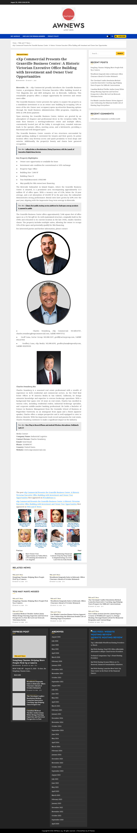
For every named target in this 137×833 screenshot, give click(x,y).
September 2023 (57, 771)
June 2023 (55, 783)
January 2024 (56, 755)
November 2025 (57, 673)
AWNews (68, 25)
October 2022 (56, 816)
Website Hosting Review (106, 637)
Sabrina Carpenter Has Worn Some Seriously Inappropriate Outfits (24, 545)
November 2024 (57, 722)
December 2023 (57, 759)
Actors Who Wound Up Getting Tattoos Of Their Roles (73, 545)
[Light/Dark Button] (108, 36)
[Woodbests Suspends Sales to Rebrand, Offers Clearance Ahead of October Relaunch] (19, 684)
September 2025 (57, 682)
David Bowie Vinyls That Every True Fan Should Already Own (41, 525)
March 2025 (56, 706)
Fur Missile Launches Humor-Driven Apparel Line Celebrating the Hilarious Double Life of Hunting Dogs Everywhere (107, 103)
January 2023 (56, 803)
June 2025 (55, 694)
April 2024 (55, 742)
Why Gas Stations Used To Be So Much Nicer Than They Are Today (73, 525)
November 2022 (57, 812)
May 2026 (55, 649)
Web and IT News (22, 54)
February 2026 (57, 661)
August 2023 (56, 775)
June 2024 (55, 734)
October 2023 (56, 767)
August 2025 (56, 686)
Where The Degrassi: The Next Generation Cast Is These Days (57, 525)
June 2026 (55, 645)
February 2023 (57, 799)
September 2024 (57, 730)
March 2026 (56, 657)
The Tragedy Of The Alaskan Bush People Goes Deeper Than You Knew (41, 545)
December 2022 (57, 807)
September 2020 (57, 820)
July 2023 (55, 779)
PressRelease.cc (49, 498)
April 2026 (55, 653)
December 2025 (57, 669)
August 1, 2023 (31, 80)
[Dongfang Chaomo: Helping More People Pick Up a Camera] (29, 647)
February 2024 (57, 751)
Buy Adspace (15, 36)
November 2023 (57, 763)
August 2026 (56, 637)
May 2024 (55, 738)
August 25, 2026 (19, 581)
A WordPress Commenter (100, 119)
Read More (17, 675)
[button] (112, 36)
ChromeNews (81, 831)
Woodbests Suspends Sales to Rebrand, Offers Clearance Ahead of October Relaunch (67, 578)
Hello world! (115, 119)
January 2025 (56, 714)
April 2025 (55, 702)
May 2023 (55, 787)
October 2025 (56, 677)
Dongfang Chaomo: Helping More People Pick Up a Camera (28, 578)
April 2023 (55, 791)
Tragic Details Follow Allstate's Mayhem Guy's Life (25, 525)
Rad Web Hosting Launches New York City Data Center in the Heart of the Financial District (106, 670)
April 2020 (55, 824)
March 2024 (56, 747)
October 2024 (56, 726)
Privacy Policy (53, 36)
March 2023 (56, 795)
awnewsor (21, 80)
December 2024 (57, 718)
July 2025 (55, 690)
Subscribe (121, 36)
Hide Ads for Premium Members (34, 36)
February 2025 (57, 710)
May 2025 (55, 698)
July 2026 (55, 641)
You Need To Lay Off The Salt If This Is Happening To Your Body (57, 545)
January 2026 (56, 665)
